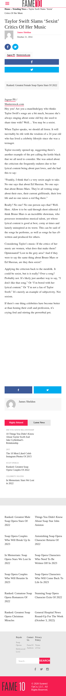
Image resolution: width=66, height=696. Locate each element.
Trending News (19, 9)
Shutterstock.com (23, 55)
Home (7, 9)
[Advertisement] (33, 350)
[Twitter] (15, 47)
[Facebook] (8, 47)
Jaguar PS (11, 55)
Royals (19, 637)
